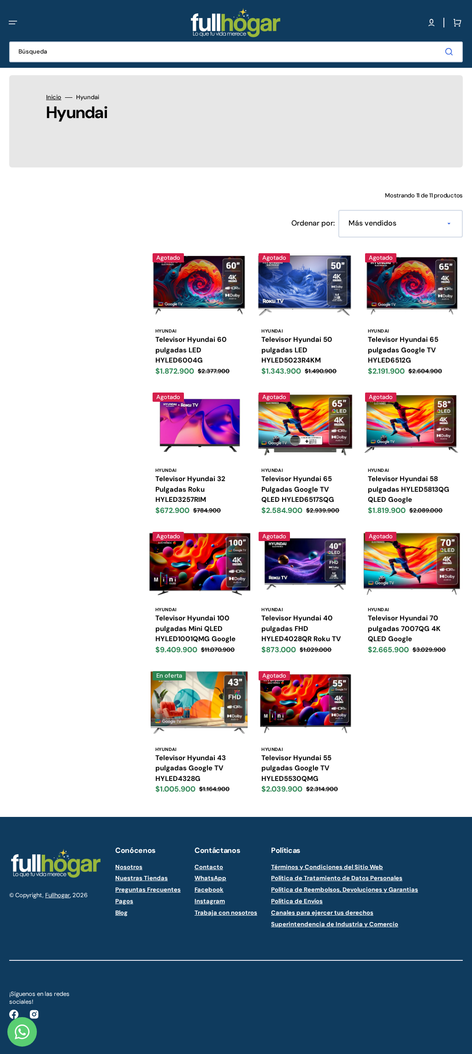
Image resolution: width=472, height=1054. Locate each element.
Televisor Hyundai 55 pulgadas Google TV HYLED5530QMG (296, 768)
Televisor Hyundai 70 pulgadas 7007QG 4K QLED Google (404, 628)
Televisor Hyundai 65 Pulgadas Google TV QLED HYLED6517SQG (297, 489)
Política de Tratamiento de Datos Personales (336, 878)
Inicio (53, 97)
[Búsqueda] (451, 52)
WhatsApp (210, 878)
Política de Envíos (297, 901)
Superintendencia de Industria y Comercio (334, 924)
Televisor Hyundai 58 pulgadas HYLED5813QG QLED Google (408, 489)
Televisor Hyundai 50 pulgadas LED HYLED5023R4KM (296, 350)
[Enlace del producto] (199, 316)
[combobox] (236, 52)
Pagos (124, 901)
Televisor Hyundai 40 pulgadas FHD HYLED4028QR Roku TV (301, 628)
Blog (121, 913)
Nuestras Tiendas (141, 878)
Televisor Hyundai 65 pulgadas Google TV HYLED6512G (403, 350)
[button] (13, 22)
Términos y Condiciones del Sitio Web (327, 867)
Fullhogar (57, 895)
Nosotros (128, 867)
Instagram (210, 901)
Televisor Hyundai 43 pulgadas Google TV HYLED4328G (190, 768)
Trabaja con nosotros (226, 913)
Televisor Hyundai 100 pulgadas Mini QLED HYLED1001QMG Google (195, 628)
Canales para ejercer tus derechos (322, 913)
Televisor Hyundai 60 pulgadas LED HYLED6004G (191, 350)
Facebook (209, 889)
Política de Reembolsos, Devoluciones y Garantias (344, 889)
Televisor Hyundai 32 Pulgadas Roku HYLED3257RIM (190, 489)
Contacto (209, 867)
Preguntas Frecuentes (148, 889)
